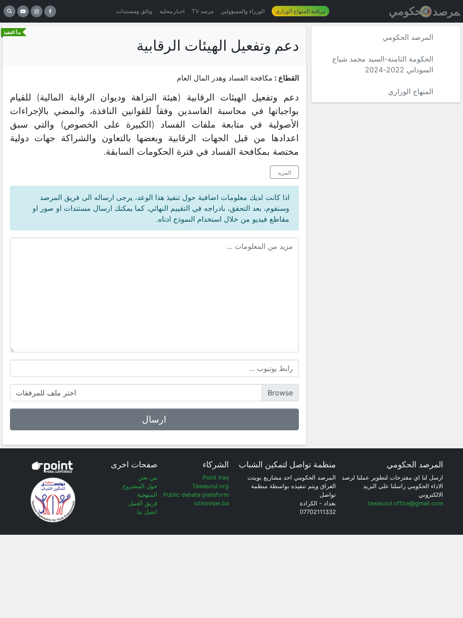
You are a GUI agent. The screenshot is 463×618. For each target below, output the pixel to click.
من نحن (147, 477)
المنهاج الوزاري (410, 91)
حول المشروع (140, 486)
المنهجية (147, 494)
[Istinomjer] (424, 11)
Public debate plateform (196, 494)
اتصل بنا (147, 512)
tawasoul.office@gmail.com (405, 503)
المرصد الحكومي (408, 37)
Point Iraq (216, 477)
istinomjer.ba (211, 503)
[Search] (9, 11)
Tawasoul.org (210, 486)
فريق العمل (142, 503)
